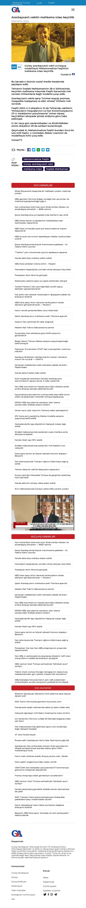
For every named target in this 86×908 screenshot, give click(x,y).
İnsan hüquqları (18, 890)
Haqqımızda (48, 882)
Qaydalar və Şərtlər (51, 891)
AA (14, 66)
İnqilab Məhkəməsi (57, 169)
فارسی (39, 3)
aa (19, 66)
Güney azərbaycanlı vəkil (38, 164)
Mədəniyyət (16, 886)
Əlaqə (45, 877)
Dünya (14, 877)
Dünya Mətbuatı (18, 882)
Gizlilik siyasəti (49, 886)
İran (13, 899)
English (51, 3)
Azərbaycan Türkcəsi (21, 3)
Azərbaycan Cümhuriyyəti (23, 895)
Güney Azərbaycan (20, 873)
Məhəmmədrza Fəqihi (36, 159)
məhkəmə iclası (33, 169)
